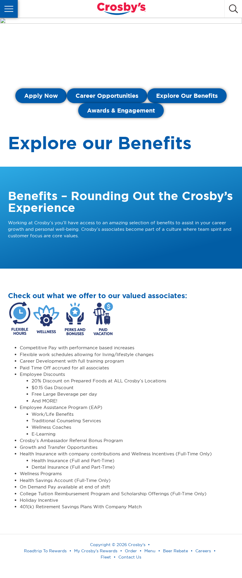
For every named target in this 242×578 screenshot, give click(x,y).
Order (131, 550)
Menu (150, 550)
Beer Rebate (175, 550)
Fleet (106, 557)
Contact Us (129, 557)
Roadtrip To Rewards (45, 550)
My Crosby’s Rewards (95, 550)
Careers (203, 550)
